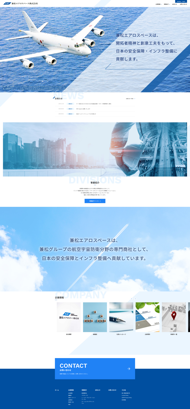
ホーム (57, 390)
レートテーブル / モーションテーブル (88, 398)
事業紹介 (84, 390)
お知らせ (97, 390)
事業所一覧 (70, 402)
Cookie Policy (125, 395)
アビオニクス (85, 395)
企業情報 (71, 390)
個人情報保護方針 (126, 393)
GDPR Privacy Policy (127, 397)
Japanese (179, 1)
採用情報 (124, 400)
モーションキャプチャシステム (88, 402)
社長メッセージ (72, 397)
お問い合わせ (112, 390)
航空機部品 (84, 393)
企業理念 (70, 400)
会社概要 (70, 393)
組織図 (69, 395)
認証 (69, 404)
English (183, 1)
